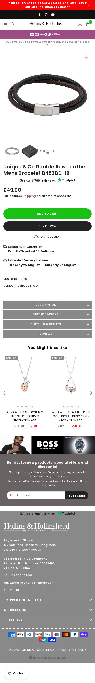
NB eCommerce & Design (49, 658)
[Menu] (5, 24)
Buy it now (47, 226)
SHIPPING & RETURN (45, 324)
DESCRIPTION (45, 305)
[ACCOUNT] (80, 24)
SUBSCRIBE (76, 495)
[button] (88, 24)
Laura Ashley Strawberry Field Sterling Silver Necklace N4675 (25, 416)
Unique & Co (28, 286)
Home (7, 42)
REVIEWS (46, 334)
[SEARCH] (13, 24)
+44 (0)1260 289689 (18, 575)
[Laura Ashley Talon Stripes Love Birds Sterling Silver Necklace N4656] (70, 378)
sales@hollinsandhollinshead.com (29, 583)
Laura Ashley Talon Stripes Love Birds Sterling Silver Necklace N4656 (70, 416)
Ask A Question (49, 236)
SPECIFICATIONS (46, 314)
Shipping (29, 196)
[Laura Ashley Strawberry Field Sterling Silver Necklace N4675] (25, 378)
